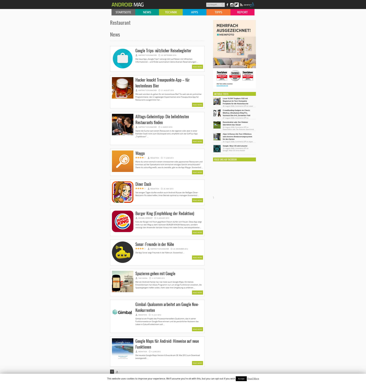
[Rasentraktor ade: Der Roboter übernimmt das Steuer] (217, 128)
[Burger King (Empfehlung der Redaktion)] (123, 231)
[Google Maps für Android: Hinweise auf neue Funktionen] (123, 359)
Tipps (218, 12)
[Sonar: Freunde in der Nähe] (123, 262)
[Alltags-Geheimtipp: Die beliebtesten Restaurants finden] (123, 135)
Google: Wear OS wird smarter (235, 146)
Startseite (123, 12)
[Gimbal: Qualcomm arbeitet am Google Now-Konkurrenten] (123, 322)
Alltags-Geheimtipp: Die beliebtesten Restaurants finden (162, 119)
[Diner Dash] (123, 202)
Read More (197, 67)
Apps (194, 12)
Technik (171, 12)
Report (242, 12)
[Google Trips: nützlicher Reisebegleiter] (123, 69)
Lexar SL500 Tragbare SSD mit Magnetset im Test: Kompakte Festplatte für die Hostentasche (235, 101)
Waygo (140, 153)
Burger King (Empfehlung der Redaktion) (164, 213)
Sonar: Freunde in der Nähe (154, 244)
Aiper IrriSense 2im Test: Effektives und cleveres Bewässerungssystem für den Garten (237, 136)
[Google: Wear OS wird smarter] (217, 152)
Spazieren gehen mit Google (155, 273)
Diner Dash (143, 184)
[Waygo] (123, 171)
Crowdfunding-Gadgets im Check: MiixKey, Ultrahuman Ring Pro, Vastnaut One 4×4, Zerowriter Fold (236, 113)
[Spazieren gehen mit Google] (123, 291)
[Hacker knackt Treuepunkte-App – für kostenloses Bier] (123, 98)
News (147, 12)
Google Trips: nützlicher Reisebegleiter (163, 50)
